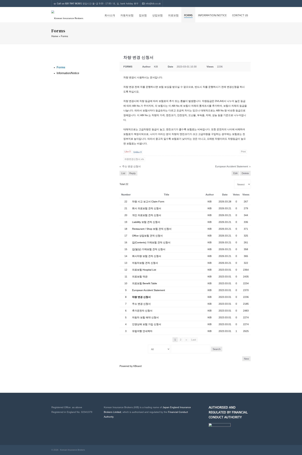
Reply (132, 173)
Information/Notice (68, 73)
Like (127, 151)
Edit (235, 173)
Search (217, 349)
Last (193, 339)
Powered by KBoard (131, 366)
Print (243, 151)
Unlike (137, 152)
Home (54, 36)
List (123, 173)
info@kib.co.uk (153, 3)
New (246, 358)
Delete (245, 173)
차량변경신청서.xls (134, 159)
